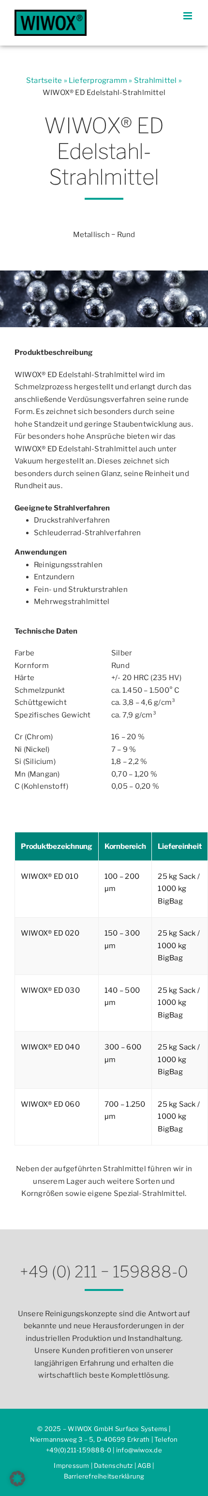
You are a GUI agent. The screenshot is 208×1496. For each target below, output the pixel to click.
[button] (17, 1478)
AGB (144, 1465)
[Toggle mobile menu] (188, 16)
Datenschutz (113, 1465)
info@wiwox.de (139, 1450)
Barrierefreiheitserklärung (104, 1476)
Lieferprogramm (98, 80)
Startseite (44, 80)
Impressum (71, 1465)
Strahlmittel (155, 80)
